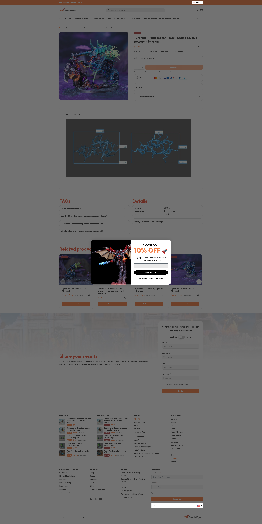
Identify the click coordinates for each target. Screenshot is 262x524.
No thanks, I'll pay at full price (151, 278)
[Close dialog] (168, 242)
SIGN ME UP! (151, 272)
